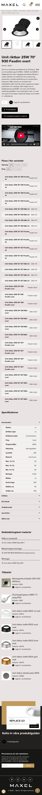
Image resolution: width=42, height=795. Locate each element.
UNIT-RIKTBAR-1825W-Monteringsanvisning (19, 553)
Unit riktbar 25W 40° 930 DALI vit (17, 220)
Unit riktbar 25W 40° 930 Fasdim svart (14, 303)
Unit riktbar (22, 11)
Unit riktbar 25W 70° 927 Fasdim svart (14, 368)
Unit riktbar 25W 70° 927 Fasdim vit (17, 257)
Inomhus (9, 11)
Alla (11, 165)
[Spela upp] (4, 144)
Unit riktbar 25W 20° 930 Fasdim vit (17, 178)
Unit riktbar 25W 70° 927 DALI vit (17, 281)
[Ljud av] (34, 144)
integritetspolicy (23, 761)
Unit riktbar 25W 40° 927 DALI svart (16, 392)
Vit (14, 169)
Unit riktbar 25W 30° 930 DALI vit (17, 214)
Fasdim (17, 165)
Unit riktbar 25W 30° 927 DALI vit (17, 269)
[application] (21, 135)
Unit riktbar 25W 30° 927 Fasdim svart (14, 352)
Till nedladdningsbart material (15, 116)
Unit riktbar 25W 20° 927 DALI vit (17, 264)
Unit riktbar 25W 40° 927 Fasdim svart (14, 360)
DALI (24, 165)
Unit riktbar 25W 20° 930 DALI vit (17, 209)
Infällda (15, 11)
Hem (3, 11)
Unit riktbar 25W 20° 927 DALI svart (16, 376)
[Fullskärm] (38, 144)
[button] (26, 587)
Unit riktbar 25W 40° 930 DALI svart (16, 327)
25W (28, 11)
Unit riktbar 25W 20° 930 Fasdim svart (14, 287)
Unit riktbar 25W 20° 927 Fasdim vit (17, 232)
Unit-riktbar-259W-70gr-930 (13, 563)
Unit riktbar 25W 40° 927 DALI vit (17, 275)
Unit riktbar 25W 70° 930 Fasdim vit (17, 202)
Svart (19, 169)
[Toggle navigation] (38, 4)
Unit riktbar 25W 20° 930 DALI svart (16, 311)
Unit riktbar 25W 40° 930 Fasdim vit (17, 194)
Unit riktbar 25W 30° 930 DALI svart (16, 319)
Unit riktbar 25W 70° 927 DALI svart (16, 400)
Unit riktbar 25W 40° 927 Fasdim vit (17, 249)
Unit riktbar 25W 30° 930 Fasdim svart (14, 295)
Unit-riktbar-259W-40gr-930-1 (14, 543)
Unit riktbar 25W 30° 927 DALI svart (16, 384)
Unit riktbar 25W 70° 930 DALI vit (17, 226)
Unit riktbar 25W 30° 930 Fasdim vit (17, 186)
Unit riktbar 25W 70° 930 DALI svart (16, 335)
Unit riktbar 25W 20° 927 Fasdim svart (14, 344)
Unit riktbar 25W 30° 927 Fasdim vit (17, 240)
